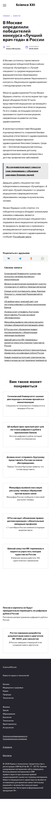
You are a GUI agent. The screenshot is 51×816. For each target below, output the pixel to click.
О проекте (7, 747)
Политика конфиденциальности (15, 736)
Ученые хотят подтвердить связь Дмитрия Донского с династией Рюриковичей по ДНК (24, 294)
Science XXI (25, 5)
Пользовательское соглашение (15, 739)
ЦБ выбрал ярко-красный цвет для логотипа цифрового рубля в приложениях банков (25, 304)
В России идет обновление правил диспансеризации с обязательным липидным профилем (20, 332)
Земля (5, 710)
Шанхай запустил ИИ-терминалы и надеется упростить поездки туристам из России (24, 342)
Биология (7, 717)
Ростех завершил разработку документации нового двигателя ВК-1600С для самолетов (25, 636)
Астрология (8, 727)
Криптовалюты (9, 724)
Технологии (8, 698)
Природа (7, 694)
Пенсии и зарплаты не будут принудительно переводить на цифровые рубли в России (25, 610)
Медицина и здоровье (13, 687)
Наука (5, 691)
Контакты (7, 755)
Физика (6, 707)
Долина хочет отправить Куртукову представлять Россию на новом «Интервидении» (21, 314)
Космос (6, 684)
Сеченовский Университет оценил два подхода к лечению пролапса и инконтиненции (22, 276)
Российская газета (22, 236)
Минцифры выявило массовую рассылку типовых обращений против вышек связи (25, 490)
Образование (9, 714)
